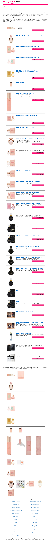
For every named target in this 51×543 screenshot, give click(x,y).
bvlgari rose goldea (29, 12)
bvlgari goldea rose (36, 12)
